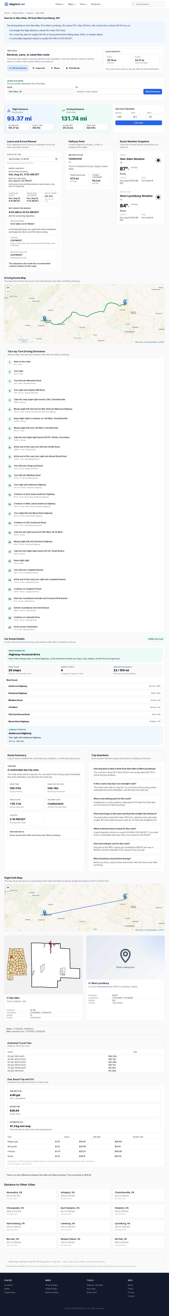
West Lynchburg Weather (136, 196)
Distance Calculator (95, 1285)
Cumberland (75, 158)
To (76, 87)
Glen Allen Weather (132, 159)
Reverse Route (19, 68)
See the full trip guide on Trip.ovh (45, 1262)
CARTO (161, 342)
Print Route (74, 68)
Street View (92, 1292)
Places (59, 4)
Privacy (131, 1292)
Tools (82, 4)
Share (57, 68)
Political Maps (51, 1289)
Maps (70, 4)
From (9, 87)
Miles (149, 113)
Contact (131, 1296)
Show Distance (152, 91)
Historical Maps (52, 1292)
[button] (124, 302)
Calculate (138, 123)
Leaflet (139, 342)
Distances (95, 4)
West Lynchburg (100, 983)
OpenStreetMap (150, 342)
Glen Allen (40, 13)
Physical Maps (51, 1285)
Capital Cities (9, 1292)
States (7, 1289)
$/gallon (118, 113)
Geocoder (91, 1289)
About (130, 1285)
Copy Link (40, 68)
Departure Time (14, 154)
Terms (130, 1289)
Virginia (30, 13)
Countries (8, 1285)
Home (6, 13)
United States (18, 13)
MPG (133, 113)
